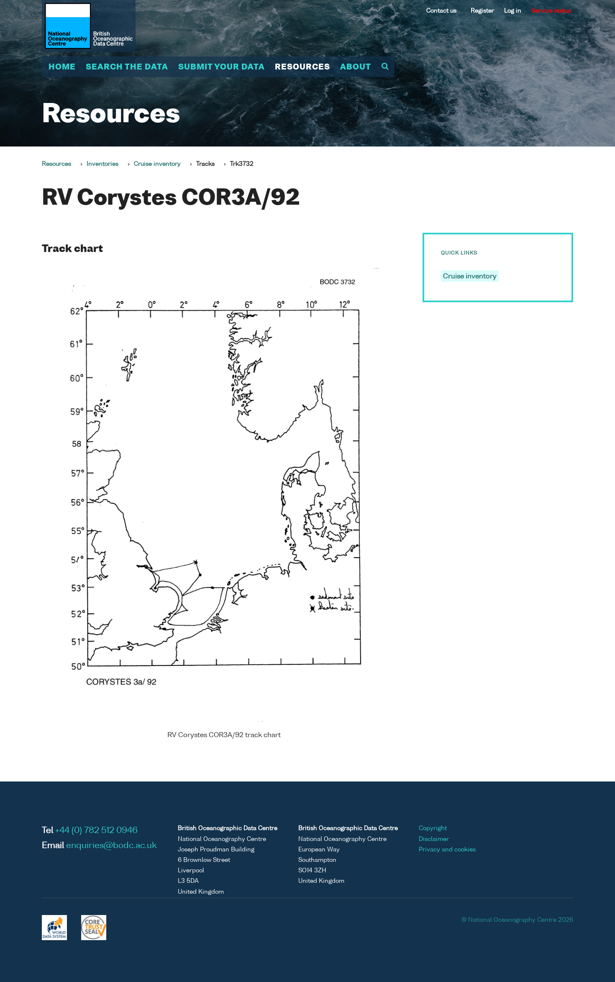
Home (62, 67)
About (355, 67)
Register (482, 11)
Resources (302, 67)
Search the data (127, 67)
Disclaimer (434, 839)
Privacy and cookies (447, 850)
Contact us (441, 11)
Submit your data (221, 67)
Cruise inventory (157, 164)
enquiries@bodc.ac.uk (111, 846)
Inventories (102, 164)
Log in (512, 11)
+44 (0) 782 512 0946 (96, 831)
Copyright (433, 828)
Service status (551, 11)
